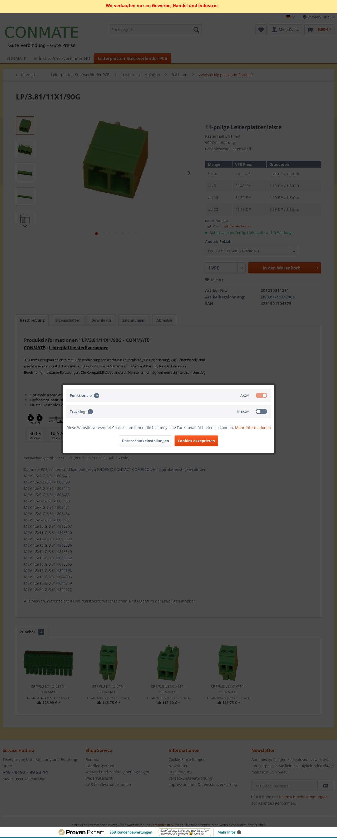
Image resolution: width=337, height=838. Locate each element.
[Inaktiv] (261, 411)
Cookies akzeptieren (196, 440)
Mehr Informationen (253, 427)
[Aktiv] (261, 395)
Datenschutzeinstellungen (145, 440)
